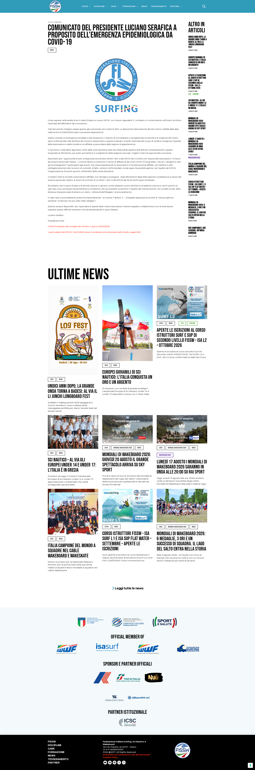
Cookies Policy (110, 757)
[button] (204, 6)
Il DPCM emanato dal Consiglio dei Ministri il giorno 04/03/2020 (79, 226)
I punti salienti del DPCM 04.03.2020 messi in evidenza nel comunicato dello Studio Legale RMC (95, 232)
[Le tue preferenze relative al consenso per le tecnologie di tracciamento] (250, 765)
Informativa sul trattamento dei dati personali (126, 754)
